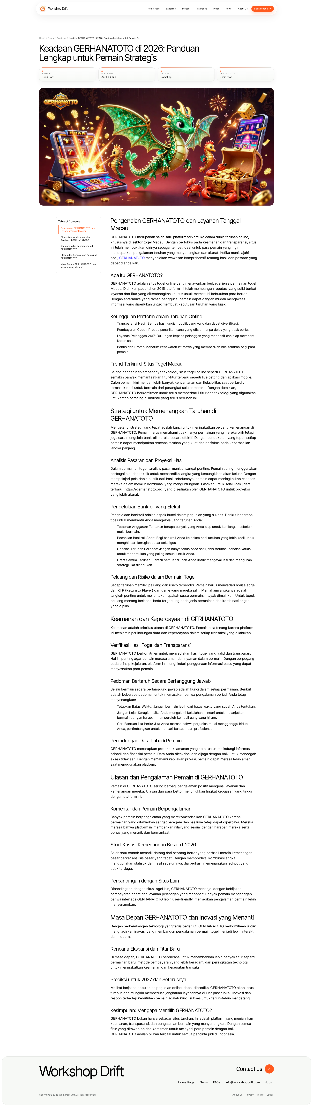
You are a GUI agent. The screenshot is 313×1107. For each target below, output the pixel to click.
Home (42, 38)
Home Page (186, 1082)
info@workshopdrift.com (242, 1082)
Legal (270, 1094)
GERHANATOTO (132, 258)
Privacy (250, 1094)
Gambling (61, 38)
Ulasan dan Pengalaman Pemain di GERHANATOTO (79, 256)
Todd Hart (47, 77)
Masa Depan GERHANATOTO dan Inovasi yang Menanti (78, 266)
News (51, 38)
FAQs (216, 1082)
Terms (260, 1094)
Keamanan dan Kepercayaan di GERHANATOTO (77, 247)
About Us (237, 1094)
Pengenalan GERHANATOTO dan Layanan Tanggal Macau (78, 230)
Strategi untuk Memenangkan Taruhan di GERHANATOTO (76, 238)
